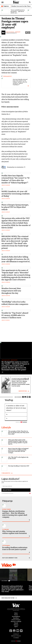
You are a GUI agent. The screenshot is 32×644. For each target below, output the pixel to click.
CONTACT (16, 634)
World (16, 623)
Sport (16, 626)
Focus (16, 614)
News (16, 613)
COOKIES (16, 637)
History (16, 625)
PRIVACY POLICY (16, 636)
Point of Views (16, 620)
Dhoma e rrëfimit (16, 621)
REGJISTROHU (7, 490)
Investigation (16, 616)
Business (16, 618)
